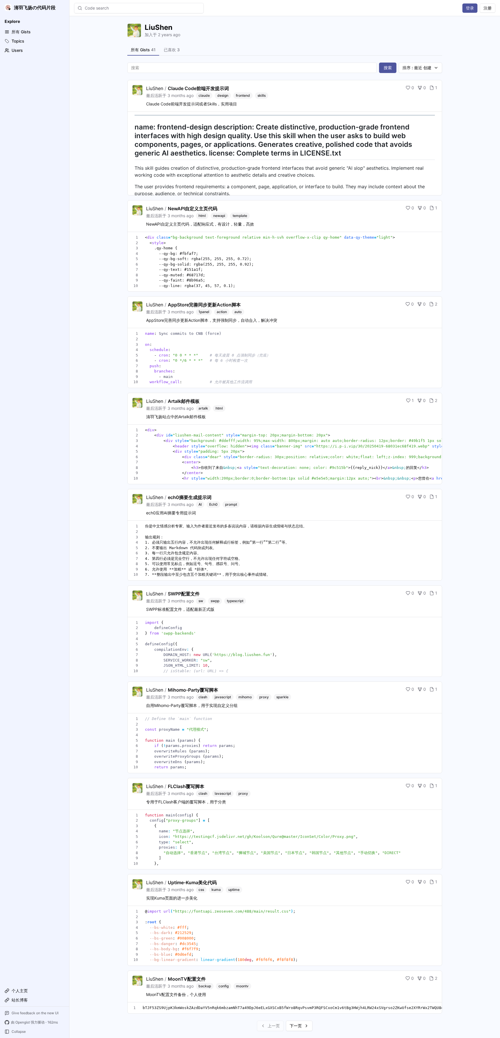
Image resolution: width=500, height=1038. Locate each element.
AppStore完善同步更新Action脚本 (204, 305)
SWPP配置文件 (184, 594)
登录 (470, 8)
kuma (216, 889)
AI (200, 504)
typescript (235, 601)
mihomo (245, 697)
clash (202, 697)
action (222, 312)
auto (238, 312)
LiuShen (154, 88)
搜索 (388, 67)
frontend (243, 95)
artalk (203, 408)
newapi (219, 215)
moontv (242, 986)
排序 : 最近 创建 (416, 67)
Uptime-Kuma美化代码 (192, 882)
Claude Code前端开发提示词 (198, 88)
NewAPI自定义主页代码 (192, 208)
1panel (203, 312)
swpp (215, 601)
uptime (234, 889)
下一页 (296, 1025)
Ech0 (213, 504)
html (202, 215)
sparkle (282, 697)
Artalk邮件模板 (184, 401)
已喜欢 (172, 49)
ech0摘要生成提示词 (190, 497)
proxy (264, 697)
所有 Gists (143, 49)
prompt (231, 504)
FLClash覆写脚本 (186, 786)
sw (200, 601)
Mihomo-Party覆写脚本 (193, 690)
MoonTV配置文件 (187, 979)
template (240, 215)
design (222, 95)
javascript (223, 697)
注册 (488, 8)
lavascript (223, 793)
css (201, 889)
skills (262, 95)
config (223, 986)
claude (204, 95)
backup (204, 986)
